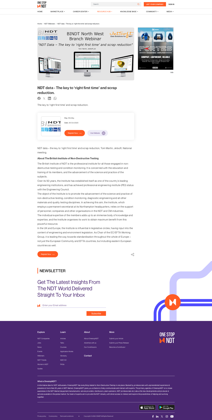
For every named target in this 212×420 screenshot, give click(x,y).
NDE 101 (63, 360)
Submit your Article (116, 338)
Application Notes (66, 351)
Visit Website (95, 133)
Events (39, 351)
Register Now (73, 133)
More (111, 332)
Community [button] (151, 11)
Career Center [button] (80, 11)
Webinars (40, 356)
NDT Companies (43, 338)
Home (40, 11)
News (39, 347)
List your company (155, 4)
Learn (63, 332)
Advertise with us (90, 343)
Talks (62, 343)
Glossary (63, 356)
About (87, 332)
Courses (63, 347)
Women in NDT (42, 364)
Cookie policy (53, 416)
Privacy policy (41, 416)
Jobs (39, 343)
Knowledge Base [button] (128, 11)
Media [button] (169, 11)
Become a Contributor (117, 347)
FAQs (62, 364)
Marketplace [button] (57, 11)
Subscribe (96, 313)
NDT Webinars (49, 24)
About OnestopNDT (91, 338)
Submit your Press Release (119, 343)
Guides (40, 369)
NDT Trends (41, 360)
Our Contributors (90, 347)
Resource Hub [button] (104, 11)
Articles (63, 338)
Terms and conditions (66, 416)
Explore (41, 332)
